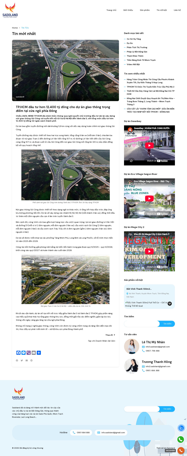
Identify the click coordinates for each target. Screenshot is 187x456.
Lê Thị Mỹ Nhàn (153, 342)
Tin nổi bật (162, 10)
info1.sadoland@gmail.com (158, 346)
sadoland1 (20, 97)
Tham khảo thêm (135, 56)
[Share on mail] (27, 360)
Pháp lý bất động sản (137, 51)
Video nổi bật (133, 64)
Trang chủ (111, 10)
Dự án (130, 43)
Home (15, 28)
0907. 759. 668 (152, 351)
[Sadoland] (10, 10)
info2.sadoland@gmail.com (158, 366)
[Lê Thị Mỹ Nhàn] (131, 346)
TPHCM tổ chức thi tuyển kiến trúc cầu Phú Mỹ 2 (150, 87)
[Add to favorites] (170, 304)
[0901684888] (180, 450)
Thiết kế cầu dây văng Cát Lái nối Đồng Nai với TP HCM (151, 92)
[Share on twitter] (22, 360)
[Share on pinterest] (31, 360)
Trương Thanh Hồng (157, 362)
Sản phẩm (145, 10)
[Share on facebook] (17, 360)
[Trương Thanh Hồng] (131, 366)
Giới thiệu (128, 10)
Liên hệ (177, 10)
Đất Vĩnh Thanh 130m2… (139, 289)
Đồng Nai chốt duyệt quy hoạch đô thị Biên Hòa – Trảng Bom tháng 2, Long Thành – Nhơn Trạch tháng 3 (151, 101)
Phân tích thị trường (137, 47)
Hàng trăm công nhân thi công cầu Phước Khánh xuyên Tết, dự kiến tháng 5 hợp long (150, 81)
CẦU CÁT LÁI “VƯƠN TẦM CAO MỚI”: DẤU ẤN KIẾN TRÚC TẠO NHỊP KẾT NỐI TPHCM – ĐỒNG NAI (150, 110)
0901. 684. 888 (152, 370)
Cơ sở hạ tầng (134, 39)
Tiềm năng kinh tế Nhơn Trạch (141, 60)
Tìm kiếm (129, 316)
